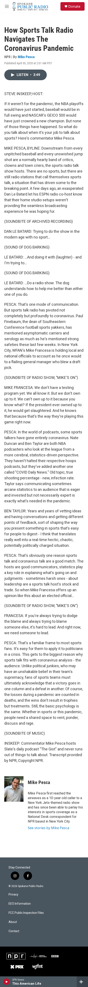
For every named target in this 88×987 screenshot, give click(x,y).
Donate (74, 6)
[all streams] (82, 981)
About (13, 922)
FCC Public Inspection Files (26, 912)
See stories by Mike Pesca (48, 828)
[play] (6, 982)
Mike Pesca (26, 57)
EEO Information (20, 903)
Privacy (13, 894)
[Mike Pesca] (13, 789)
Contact (14, 931)
